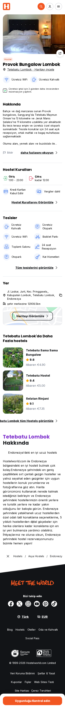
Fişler (28, 682)
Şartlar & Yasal (46, 673)
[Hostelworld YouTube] (37, 604)
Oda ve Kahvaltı (48, 629)
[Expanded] (8, 556)
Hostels (20, 629)
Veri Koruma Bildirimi (22, 673)
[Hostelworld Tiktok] (54, 604)
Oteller (31, 629)
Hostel (8, 59)
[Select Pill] (41, 6)
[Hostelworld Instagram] (28, 604)
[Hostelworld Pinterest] (45, 604)
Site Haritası (22, 690)
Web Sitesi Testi (44, 682)
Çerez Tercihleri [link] (41, 690)
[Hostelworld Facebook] (11, 604)
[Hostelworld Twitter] (19, 604)
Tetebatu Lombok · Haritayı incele (30, 69)
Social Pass (32, 638)
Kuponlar (16, 682)
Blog (10, 629)
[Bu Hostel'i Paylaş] (60, 53)
